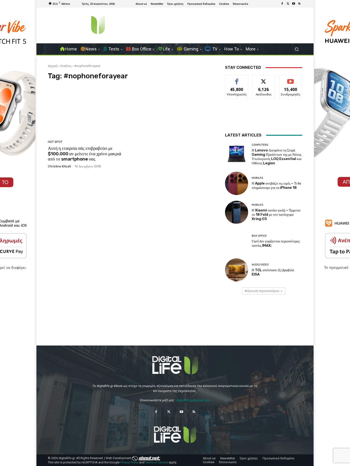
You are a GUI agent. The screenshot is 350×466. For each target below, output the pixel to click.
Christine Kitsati (59, 166)
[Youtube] (293, 4)
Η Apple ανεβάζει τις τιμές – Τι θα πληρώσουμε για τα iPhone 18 (276, 185)
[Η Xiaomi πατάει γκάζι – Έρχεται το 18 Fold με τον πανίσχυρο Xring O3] (236, 212)
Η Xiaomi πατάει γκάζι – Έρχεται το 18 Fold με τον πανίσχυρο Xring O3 (276, 214)
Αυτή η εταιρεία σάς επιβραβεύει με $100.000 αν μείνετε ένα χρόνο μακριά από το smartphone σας (84, 153)
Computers (260, 145)
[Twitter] (288, 4)
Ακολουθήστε (263, 79)
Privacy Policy (129, 462)
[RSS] (299, 4)
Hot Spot (55, 141)
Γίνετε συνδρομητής (291, 80)
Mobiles (257, 178)
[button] (296, 49)
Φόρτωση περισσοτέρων (262, 291)
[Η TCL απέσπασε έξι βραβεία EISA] (236, 269)
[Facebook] (282, 4)
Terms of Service (156, 462)
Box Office (259, 236)
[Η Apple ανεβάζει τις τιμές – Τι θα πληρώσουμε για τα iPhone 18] (236, 183)
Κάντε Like (236, 79)
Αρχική (52, 66)
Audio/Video (260, 264)
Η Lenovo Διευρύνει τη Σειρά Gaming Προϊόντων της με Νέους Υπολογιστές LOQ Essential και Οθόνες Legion (276, 156)
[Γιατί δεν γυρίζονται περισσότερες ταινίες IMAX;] (236, 241)
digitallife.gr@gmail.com (193, 400)
